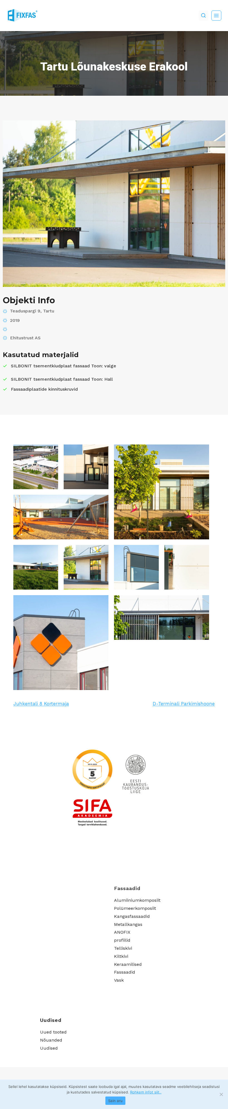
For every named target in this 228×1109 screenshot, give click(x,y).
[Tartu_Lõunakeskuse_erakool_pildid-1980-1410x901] (161, 617)
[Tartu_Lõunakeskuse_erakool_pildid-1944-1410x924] (86, 567)
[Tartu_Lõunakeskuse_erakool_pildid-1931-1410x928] (35, 567)
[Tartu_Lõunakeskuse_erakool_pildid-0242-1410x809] (35, 466)
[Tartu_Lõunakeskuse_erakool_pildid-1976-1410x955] (60, 642)
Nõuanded (51, 1040)
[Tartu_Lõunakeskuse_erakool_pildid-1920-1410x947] (161, 491)
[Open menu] (216, 16)
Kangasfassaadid (132, 916)
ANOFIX (122, 932)
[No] (221, 1094)
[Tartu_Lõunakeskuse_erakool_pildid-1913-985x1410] (86, 466)
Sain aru (115, 1100)
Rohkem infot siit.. (146, 1092)
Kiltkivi (121, 956)
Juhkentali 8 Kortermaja (41, 703)
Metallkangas (128, 924)
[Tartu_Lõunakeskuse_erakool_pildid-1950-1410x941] (186, 567)
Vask (119, 980)
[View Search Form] (204, 16)
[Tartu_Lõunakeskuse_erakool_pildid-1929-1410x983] (60, 517)
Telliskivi (123, 948)
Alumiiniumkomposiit (137, 900)
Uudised (49, 1048)
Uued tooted (53, 1032)
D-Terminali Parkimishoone (184, 703)
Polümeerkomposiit (135, 908)
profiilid (122, 940)
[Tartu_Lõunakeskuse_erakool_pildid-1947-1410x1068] (136, 567)
